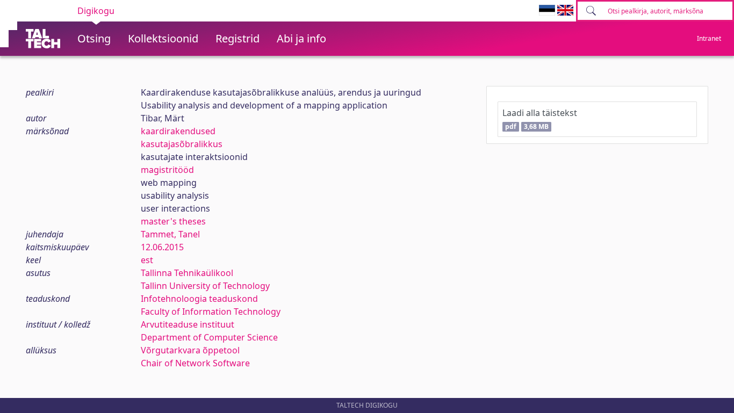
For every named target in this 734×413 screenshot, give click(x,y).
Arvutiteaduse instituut (187, 324)
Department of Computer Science (209, 337)
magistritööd (167, 170)
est (147, 260)
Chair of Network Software (195, 363)
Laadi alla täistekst (539, 119)
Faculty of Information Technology (210, 311)
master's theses (173, 221)
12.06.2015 (162, 247)
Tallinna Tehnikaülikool (187, 273)
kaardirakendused (178, 131)
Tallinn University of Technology (205, 286)
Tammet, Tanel (170, 234)
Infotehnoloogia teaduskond (199, 299)
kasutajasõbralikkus (181, 144)
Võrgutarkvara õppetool (190, 350)
